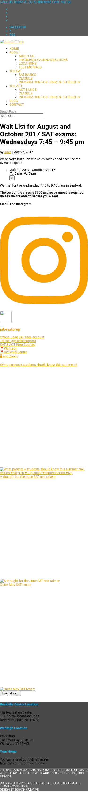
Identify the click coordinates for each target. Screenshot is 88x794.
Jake (7, 152)
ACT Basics (28, 89)
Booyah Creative (27, 789)
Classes (25, 78)
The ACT (15, 86)
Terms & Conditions (14, 786)
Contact (16, 104)
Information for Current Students (49, 82)
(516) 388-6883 (40, 2)
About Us (26, 56)
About (14, 52)
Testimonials (30, 67)
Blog (13, 101)
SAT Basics (27, 74)
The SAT (15, 71)
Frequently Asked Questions (43, 60)
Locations (27, 63)
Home (14, 48)
